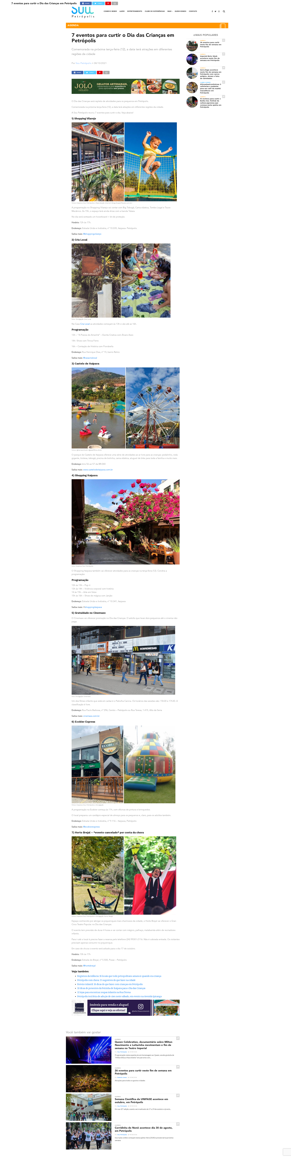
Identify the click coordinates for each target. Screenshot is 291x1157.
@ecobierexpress (91, 827)
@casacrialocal (90, 358)
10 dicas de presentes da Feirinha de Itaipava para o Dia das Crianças (111, 988)
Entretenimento (134, 11)
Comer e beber (110, 11)
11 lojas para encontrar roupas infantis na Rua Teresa (104, 992)
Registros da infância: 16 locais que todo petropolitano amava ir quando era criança (119, 976)
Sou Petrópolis (83, 63)
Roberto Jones (122, 1077)
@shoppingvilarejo (92, 234)
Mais (169, 11)
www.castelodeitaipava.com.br (98, 470)
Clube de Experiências (155, 11)
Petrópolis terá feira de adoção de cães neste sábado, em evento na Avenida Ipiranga (119, 996)
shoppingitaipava (93, 607)
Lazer (121, 11)
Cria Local (85, 324)
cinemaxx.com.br (91, 716)
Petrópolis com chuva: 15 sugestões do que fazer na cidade (106, 980)
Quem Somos (180, 11)
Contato (193, 11)
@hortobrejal (89, 966)
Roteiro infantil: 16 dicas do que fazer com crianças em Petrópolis (110, 984)
